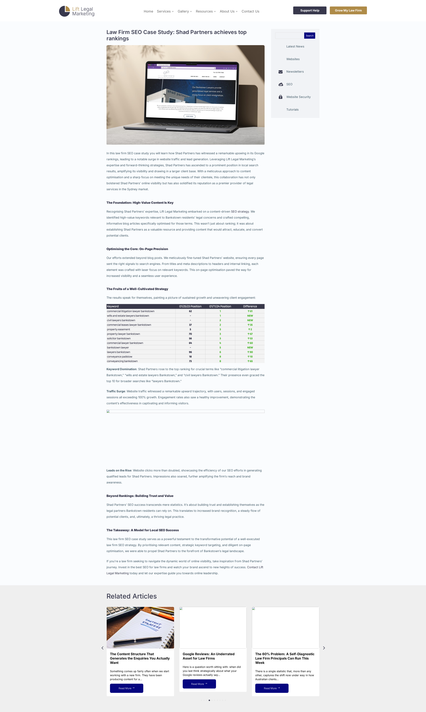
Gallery (183, 11)
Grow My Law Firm (348, 10)
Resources (204, 11)
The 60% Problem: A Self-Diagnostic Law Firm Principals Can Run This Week (285, 658)
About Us (227, 11)
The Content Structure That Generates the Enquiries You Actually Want (140, 658)
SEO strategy (240, 211)
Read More (125, 688)
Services (164, 11)
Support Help (309, 10)
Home (148, 11)
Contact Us (250, 11)
